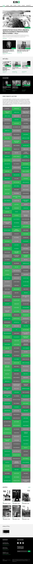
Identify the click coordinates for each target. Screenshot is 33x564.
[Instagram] (20, 543)
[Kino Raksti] (16, 2)
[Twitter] (23, 543)
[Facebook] (18, 543)
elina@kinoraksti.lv (6, 549)
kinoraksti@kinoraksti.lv (7, 554)
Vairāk (29, 487)
